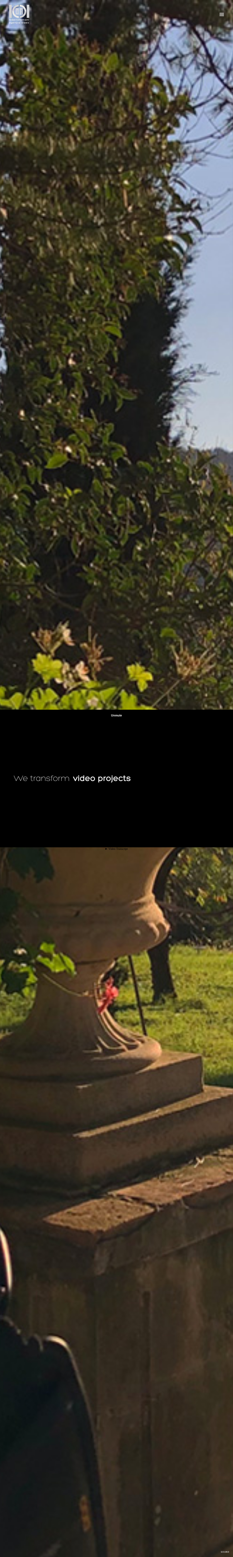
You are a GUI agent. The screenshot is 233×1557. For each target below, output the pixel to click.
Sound (225, 1552)
